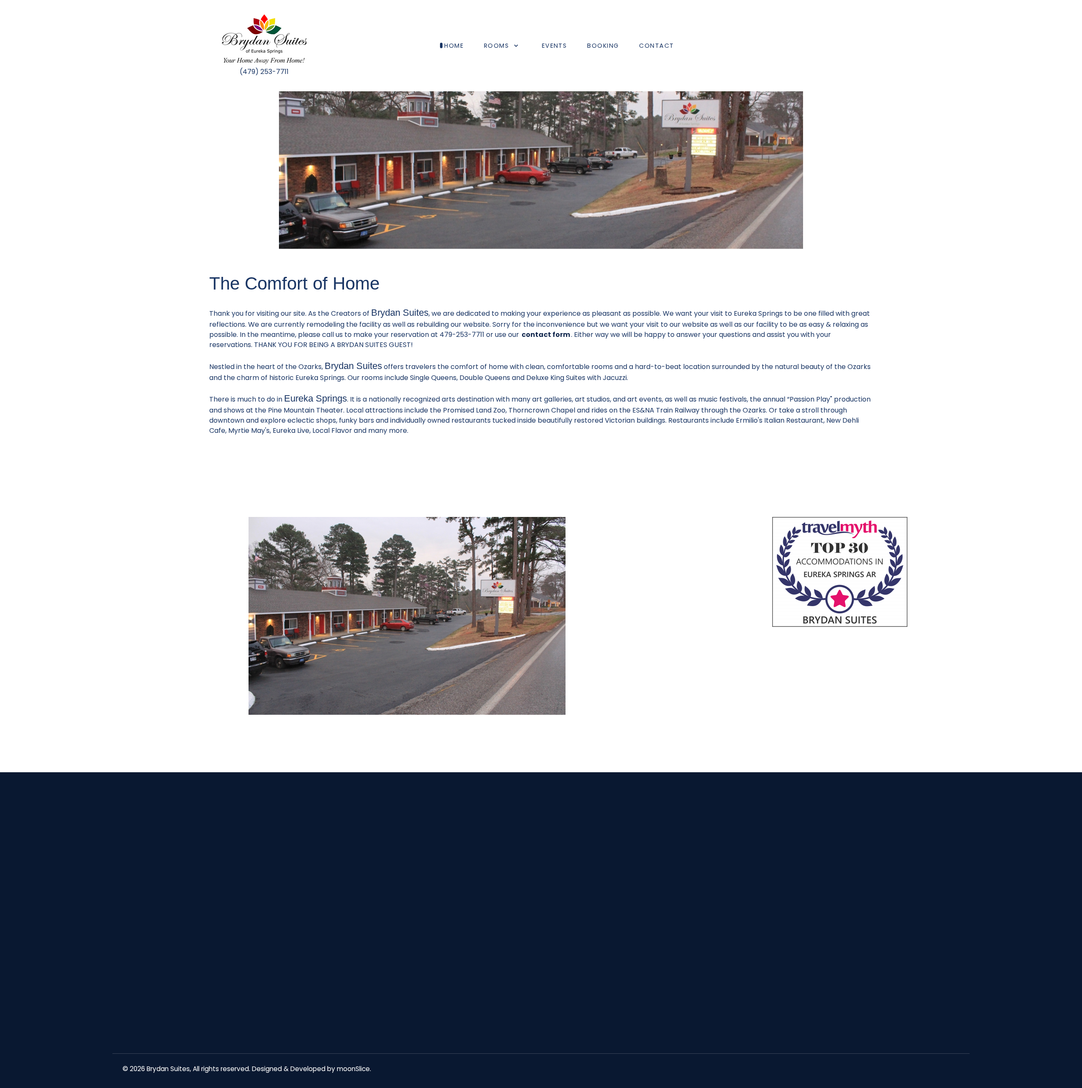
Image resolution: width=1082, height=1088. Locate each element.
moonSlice (353, 1068)
